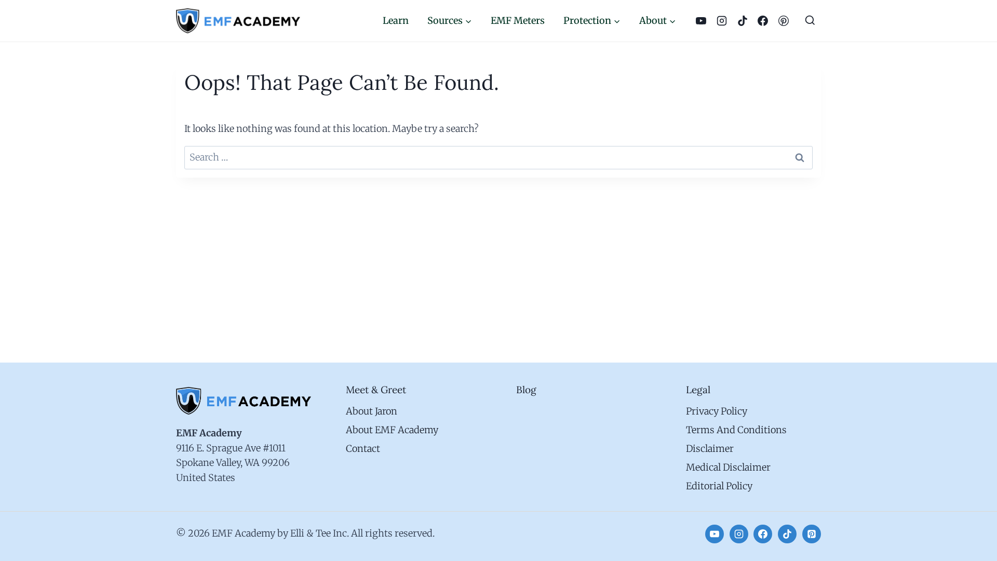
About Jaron (371, 411)
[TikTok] (742, 20)
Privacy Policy (716, 411)
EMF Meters (518, 20)
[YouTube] (701, 20)
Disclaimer (710, 449)
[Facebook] (763, 20)
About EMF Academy (392, 430)
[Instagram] (721, 20)
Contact (363, 449)
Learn (396, 20)
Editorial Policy (719, 486)
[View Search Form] (810, 21)
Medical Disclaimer (728, 467)
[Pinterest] (783, 20)
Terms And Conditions (736, 430)
